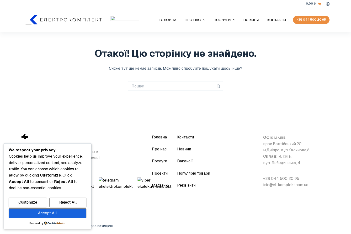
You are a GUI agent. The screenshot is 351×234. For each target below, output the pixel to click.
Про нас (193, 19)
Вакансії (185, 161)
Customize (27, 202)
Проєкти (160, 173)
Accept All (47, 213)
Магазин (160, 185)
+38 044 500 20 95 (311, 19)
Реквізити (186, 185)
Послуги (222, 19)
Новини (251, 19)
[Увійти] (328, 4)
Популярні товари (193, 173)
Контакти (276, 19)
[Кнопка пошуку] (218, 86)
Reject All (68, 202)
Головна (167, 19)
